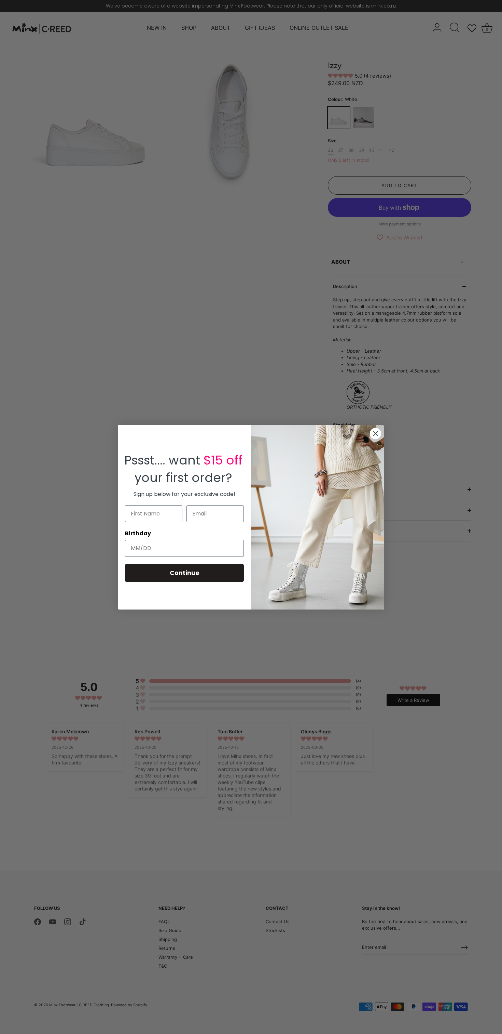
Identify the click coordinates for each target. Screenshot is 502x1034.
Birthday (138, 533)
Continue (184, 572)
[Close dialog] (375, 434)
